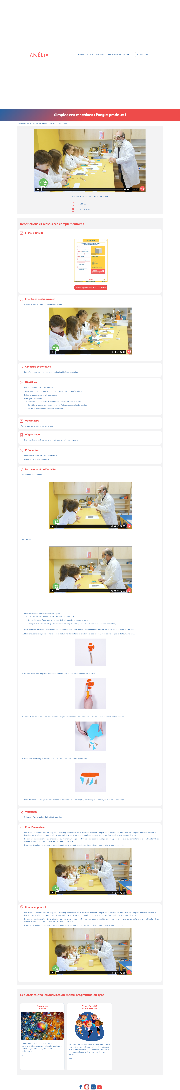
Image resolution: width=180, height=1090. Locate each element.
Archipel (90, 54)
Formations (100, 54)
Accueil (81, 54)
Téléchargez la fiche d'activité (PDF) (91, 288)
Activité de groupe (40, 123)
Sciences (53, 123)
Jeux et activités (114, 54)
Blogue (126, 54)
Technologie (63, 123)
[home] (34, 54)
